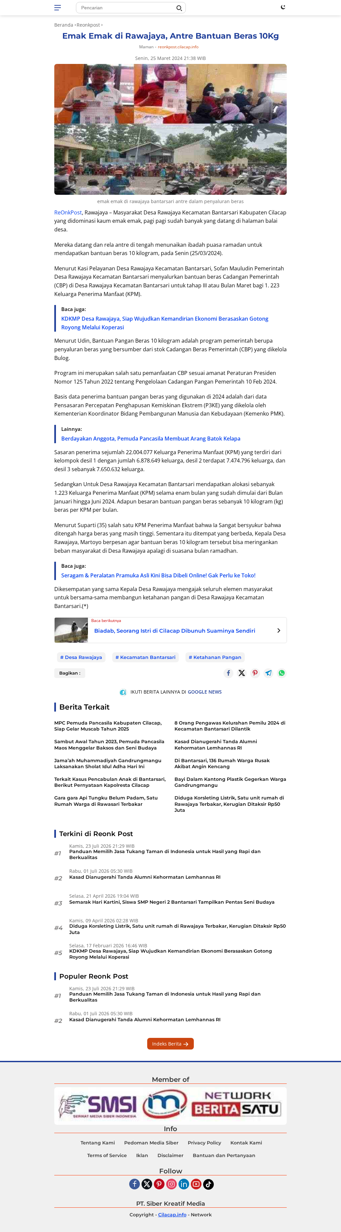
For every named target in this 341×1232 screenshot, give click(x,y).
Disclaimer (170, 1155)
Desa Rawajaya (83, 657)
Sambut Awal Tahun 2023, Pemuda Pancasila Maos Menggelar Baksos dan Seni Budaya (109, 745)
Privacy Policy (204, 1143)
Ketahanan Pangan (217, 657)
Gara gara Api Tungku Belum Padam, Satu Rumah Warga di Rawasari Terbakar (106, 801)
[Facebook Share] (228, 673)
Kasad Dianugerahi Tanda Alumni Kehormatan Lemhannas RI (215, 745)
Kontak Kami (246, 1143)
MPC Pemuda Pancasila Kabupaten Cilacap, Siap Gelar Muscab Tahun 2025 (108, 726)
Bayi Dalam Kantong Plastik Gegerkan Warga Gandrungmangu (230, 782)
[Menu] (58, 7)
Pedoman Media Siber (151, 1143)
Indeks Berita (167, 1044)
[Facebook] (134, 1184)
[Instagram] (171, 1184)
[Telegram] (268, 673)
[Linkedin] (183, 1184)
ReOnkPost (68, 212)
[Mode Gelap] (283, 7)
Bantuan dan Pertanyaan (224, 1155)
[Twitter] (242, 673)
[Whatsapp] (282, 673)
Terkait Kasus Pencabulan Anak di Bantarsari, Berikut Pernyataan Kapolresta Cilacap (110, 782)
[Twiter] (147, 1184)
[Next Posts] (279, 631)
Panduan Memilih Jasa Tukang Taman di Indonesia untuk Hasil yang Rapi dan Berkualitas (165, 854)
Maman (146, 47)
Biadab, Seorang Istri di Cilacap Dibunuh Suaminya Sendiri (174, 631)
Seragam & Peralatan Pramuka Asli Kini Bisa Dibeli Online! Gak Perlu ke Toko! (158, 575)
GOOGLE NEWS (205, 692)
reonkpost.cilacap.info (178, 47)
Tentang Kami (98, 1143)
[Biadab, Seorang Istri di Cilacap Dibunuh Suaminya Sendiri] (71, 629)
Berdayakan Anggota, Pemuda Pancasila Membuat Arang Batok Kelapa (150, 438)
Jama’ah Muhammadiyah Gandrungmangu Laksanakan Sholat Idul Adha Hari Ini (108, 764)
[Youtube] (196, 1184)
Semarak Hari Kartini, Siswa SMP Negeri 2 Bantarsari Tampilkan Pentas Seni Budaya (172, 902)
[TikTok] (208, 1184)
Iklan (142, 1155)
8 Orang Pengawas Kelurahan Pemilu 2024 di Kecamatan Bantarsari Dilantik (229, 726)
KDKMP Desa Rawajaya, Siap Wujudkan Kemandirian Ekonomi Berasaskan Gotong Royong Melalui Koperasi (170, 954)
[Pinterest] (159, 1184)
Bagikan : (69, 673)
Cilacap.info (172, 1215)
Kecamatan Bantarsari (147, 657)
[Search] (179, 8)
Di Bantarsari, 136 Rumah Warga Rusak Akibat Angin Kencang (222, 764)
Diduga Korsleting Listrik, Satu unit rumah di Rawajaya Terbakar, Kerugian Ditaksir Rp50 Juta (229, 804)
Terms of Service (107, 1155)
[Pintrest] (255, 673)
